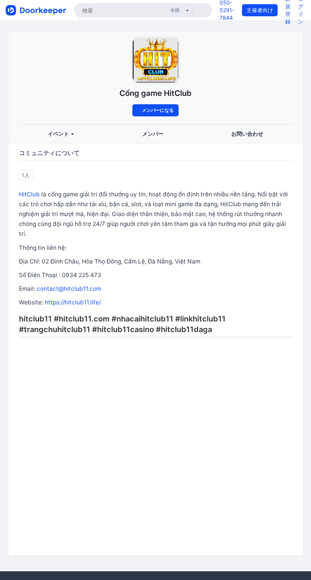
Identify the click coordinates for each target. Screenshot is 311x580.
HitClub (29, 194)
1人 (26, 175)
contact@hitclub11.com (69, 288)
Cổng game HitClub (155, 93)
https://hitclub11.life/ (73, 302)
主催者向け (260, 10)
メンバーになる (157, 110)
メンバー (152, 133)
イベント (59, 133)
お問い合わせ (247, 133)
